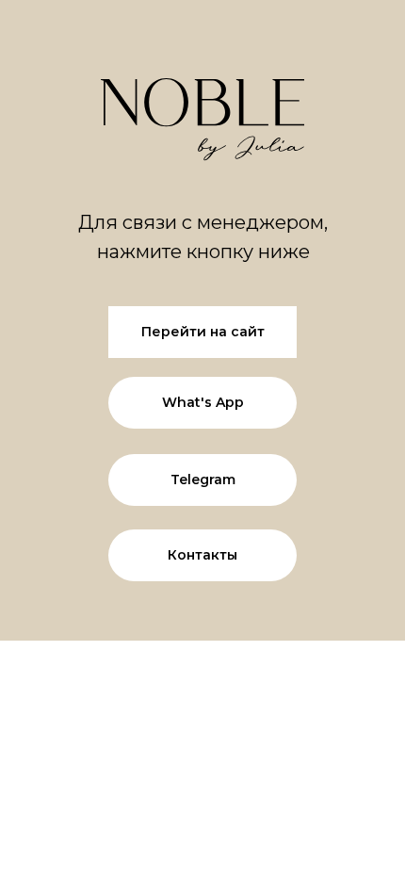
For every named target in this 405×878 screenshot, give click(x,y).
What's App (203, 402)
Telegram (202, 479)
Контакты (202, 554)
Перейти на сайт (203, 331)
